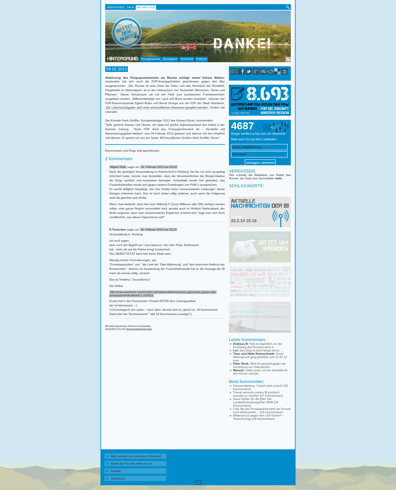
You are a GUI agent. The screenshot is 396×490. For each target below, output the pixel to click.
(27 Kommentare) (271, 395)
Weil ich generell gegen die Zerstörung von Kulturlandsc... (259, 365)
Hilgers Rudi (118, 167)
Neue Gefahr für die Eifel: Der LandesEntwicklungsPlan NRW (253, 400)
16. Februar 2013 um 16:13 (158, 229)
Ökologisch (170, 59)
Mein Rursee (115, 7)
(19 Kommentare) (271, 412)
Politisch (201, 59)
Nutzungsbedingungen (139, 329)
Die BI (130, 7)
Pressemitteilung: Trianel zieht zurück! (258, 385)
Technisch (186, 59)
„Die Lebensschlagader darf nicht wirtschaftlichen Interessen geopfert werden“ (157, 107)
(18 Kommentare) (263, 418)
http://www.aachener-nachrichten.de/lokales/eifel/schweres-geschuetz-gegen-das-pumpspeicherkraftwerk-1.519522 (163, 293)
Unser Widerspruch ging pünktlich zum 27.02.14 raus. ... (260, 357)
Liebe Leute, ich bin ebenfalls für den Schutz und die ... (260, 372)
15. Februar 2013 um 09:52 (159, 167)
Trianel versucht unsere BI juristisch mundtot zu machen (256, 394)
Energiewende (150, 59)
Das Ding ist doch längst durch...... (261, 350)
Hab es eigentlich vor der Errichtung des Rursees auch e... (257, 345)
